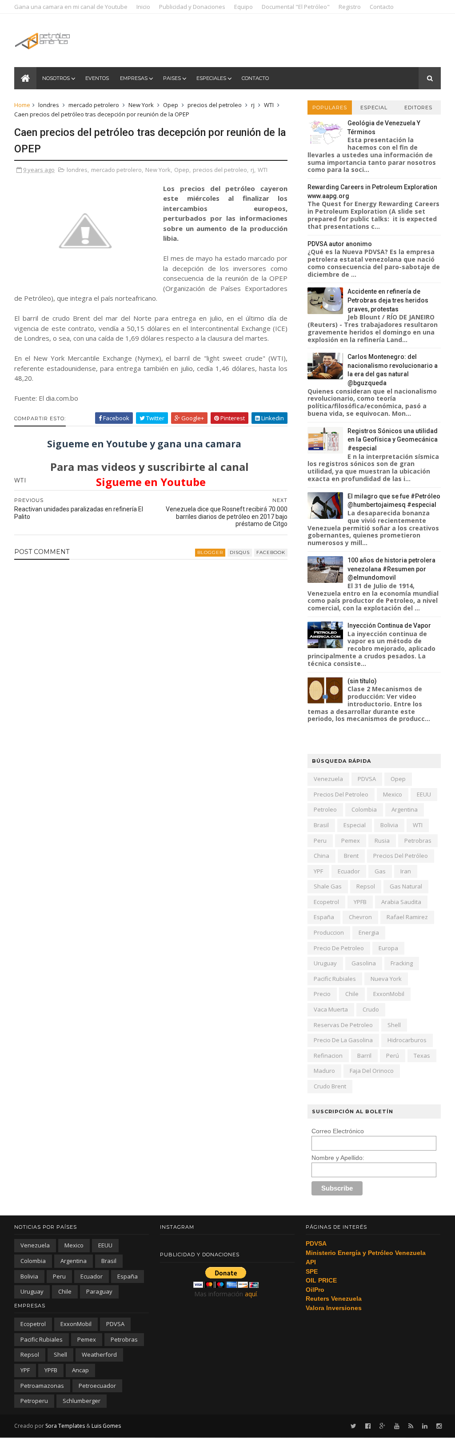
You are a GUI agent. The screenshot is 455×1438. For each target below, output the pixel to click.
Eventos (97, 78)
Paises (172, 78)
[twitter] (353, 1426)
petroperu (34, 1401)
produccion (329, 932)
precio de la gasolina (343, 1040)
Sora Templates (65, 1426)
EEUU (424, 794)
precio (322, 994)
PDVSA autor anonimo (339, 243)
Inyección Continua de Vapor (389, 625)
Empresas (134, 78)
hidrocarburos (407, 1040)
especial (354, 825)
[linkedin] (424, 1426)
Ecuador (349, 871)
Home (22, 105)
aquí (251, 1294)
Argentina (404, 809)
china (321, 856)
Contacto (382, 7)
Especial (373, 107)
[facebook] (368, 1426)
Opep (170, 105)
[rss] (410, 1426)
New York (141, 105)
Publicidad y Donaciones (192, 7)
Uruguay (325, 963)
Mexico (392, 794)
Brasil (321, 825)
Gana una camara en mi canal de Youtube (71, 7)
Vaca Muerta (331, 1009)
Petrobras (417, 840)
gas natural (406, 886)
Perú (392, 1056)
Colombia (364, 809)
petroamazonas (42, 1386)
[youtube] (396, 1426)
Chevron (360, 917)
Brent (351, 856)
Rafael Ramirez (407, 917)
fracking (402, 963)
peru (320, 840)
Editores (418, 107)
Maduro (324, 1071)
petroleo (325, 809)
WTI (269, 105)
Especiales (211, 78)
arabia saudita (401, 902)
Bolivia (389, 825)
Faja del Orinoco (372, 1071)
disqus (240, 552)
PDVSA (367, 779)
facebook (270, 552)
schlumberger (81, 1401)
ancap (80, 1370)
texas (422, 1056)
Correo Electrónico (337, 1131)
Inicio (143, 7)
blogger (210, 552)
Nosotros (56, 78)
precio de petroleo (339, 948)
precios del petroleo (215, 105)
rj (253, 105)
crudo (371, 1009)
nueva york (386, 979)
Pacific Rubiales (335, 979)
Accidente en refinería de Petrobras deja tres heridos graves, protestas (387, 300)
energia (369, 932)
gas (380, 871)
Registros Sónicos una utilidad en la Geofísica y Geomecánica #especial (392, 439)
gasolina (363, 963)
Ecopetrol (326, 902)
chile (352, 994)
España (324, 917)
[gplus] (382, 1426)
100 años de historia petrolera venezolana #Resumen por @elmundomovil (391, 569)
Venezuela (328, 779)
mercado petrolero (93, 105)
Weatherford (99, 1354)
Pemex (350, 840)
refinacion (328, 1056)
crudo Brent (330, 1086)
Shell (394, 1025)
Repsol (365, 886)
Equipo (243, 7)
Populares (329, 107)
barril (364, 1056)
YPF (318, 871)
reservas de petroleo (343, 1025)
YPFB (360, 902)
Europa (388, 948)
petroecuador (97, 1386)
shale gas (328, 886)
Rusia (382, 840)
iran (405, 871)
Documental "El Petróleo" (296, 7)
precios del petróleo (400, 856)
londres (48, 105)
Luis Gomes (106, 1426)
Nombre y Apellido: (337, 1157)
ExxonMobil (388, 994)
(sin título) (362, 681)
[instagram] (439, 1426)
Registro (350, 7)
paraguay (99, 1291)
